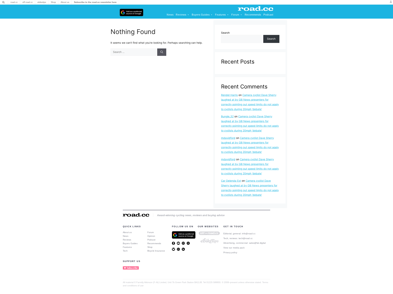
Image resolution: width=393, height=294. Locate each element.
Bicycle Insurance (156, 251)
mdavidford (228, 138)
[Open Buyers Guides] (211, 15)
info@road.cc (248, 233)
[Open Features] (228, 15)
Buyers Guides (130, 243)
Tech (125, 251)
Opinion (151, 236)
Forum (150, 232)
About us (127, 232)
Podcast (151, 239)
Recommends (154, 243)
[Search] (3, 2)
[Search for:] (134, 52)
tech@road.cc (246, 238)
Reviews (127, 239)
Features (127, 247)
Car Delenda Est (231, 180)
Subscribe (132, 267)
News (125, 236)
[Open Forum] (241, 15)
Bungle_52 (227, 116)
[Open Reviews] (188, 15)
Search (225, 32)
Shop (150, 247)
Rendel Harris (229, 95)
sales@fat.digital (257, 243)
